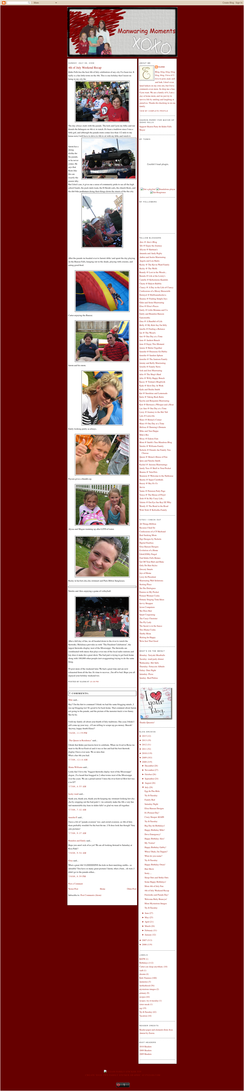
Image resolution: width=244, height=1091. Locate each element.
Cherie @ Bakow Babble (150, 283)
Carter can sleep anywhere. (151, 966)
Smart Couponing (147, 614)
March (148, 925)
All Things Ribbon (147, 523)
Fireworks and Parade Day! (156, 894)
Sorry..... (148, 873)
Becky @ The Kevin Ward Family (154, 264)
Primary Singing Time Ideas (151, 599)
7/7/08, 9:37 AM (77, 833)
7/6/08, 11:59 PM (77, 732)
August (148, 782)
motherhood (144, 985)
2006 (144, 944)
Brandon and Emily (77, 840)
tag (140, 1008)
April (147, 921)
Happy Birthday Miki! (155, 829)
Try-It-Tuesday (151, 795)
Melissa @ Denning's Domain (152, 427)
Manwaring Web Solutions (151, 580)
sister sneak (144, 1004)
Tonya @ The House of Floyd (152, 494)
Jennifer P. (72, 817)
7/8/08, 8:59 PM (77, 876)
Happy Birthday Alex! (154, 838)
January (148, 934)
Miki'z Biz (144, 434)
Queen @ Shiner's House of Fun (153, 456)
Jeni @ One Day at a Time (151, 336)
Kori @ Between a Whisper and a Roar (156, 404)
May (147, 917)
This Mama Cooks (147, 629)
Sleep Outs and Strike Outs (156, 877)
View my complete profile (153, 111)
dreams (142, 974)
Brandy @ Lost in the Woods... (153, 272)
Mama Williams (75, 767)
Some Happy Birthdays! (155, 881)
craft (141, 970)
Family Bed (150, 799)
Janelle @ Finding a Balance (152, 328)
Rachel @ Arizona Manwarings (153, 464)
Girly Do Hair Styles (148, 565)
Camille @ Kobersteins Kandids (153, 279)
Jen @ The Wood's (147, 332)
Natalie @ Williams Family (151, 446)
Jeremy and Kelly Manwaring (152, 362)
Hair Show (149, 868)
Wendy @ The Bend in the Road (153, 506)
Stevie (142, 487)
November (149, 769)
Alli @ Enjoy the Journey (150, 245)
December (149, 765)
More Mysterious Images (156, 903)
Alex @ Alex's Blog (148, 241)
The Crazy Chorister (148, 618)
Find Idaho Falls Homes (150, 557)
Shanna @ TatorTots (148, 471)
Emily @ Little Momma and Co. (153, 309)
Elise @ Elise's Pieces (149, 306)
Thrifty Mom (145, 633)
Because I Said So (147, 527)
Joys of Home (145, 573)
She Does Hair (145, 610)
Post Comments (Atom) (91, 895)
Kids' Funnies (145, 977)
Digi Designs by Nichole (150, 538)
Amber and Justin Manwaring (152, 257)
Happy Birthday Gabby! (155, 847)
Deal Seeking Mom (148, 535)
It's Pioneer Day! (152, 812)
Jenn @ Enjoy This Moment (151, 344)
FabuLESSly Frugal (148, 554)
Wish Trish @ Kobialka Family (153, 509)
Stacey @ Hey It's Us (148, 483)
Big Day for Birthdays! (155, 825)
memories (143, 981)
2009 (144, 757)
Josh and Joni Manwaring (150, 370)
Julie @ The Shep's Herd (150, 374)
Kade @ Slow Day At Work (151, 385)
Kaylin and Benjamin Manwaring (154, 400)
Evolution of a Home (148, 550)
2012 (144, 744)
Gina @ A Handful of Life (150, 321)
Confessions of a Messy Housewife (154, 290)
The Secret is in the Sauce (150, 625)
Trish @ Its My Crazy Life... (151, 498)
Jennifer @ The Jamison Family (153, 359)
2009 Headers (145, 1053)
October (148, 774)
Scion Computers (147, 607)
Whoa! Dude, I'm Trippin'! (156, 851)
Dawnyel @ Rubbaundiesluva (152, 294)
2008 (144, 761)
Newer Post (73, 888)
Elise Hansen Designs (149, 546)
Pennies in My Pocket (149, 591)
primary (142, 992)
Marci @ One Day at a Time (151, 423)
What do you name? (153, 855)
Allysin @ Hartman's (148, 249)
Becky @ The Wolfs (148, 268)
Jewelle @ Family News (150, 366)
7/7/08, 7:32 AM (77, 809)
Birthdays (143, 962)
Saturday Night (151, 804)
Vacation (143, 1015)
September (149, 778)
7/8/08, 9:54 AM (77, 852)
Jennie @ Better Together (150, 347)
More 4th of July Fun (154, 886)
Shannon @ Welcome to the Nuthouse (156, 475)
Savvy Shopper (146, 603)
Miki (70, 699)
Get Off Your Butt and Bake (151, 561)
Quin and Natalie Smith (149, 460)
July (147, 787)
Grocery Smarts (146, 569)
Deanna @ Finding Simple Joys (153, 298)
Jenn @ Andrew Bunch (149, 340)
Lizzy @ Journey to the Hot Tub (153, 411)
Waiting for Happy (147, 637)
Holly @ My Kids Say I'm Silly (153, 325)
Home (102, 888)
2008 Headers (145, 1050)
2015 (144, 735)
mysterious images (147, 989)
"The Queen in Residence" (80, 740)
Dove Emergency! (153, 834)
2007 (144, 940)
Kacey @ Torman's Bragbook (152, 381)
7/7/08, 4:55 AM (77, 786)
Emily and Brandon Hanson (151, 313)
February (149, 930)
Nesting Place (145, 584)
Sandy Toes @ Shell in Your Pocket (155, 468)
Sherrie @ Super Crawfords (151, 479)
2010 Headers (145, 1046)
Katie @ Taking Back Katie (151, 396)
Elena (161, 67)
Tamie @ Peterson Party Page (152, 490)
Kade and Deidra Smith (149, 389)
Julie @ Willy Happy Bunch (152, 378)
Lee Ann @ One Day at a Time (152, 408)
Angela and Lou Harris (149, 260)
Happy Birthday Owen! (155, 864)
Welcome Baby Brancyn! (156, 899)
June (147, 913)
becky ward (73, 793)
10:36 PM (94, 682)
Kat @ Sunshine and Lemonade (153, 393)
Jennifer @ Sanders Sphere (151, 355)
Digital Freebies (146, 542)
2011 (144, 748)
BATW (142, 958)
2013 (144, 740)
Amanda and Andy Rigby (150, 253)
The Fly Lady (145, 622)
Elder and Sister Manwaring (151, 302)
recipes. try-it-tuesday (149, 1000)
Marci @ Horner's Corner (150, 419)
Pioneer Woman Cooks (149, 595)
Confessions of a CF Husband (152, 531)
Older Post (131, 888)
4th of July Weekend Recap (84, 67)
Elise (70, 860)
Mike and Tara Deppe (149, 430)
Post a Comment (75, 883)
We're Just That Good (148, 640)
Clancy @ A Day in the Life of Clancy (156, 287)
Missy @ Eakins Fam (148, 438)
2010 (144, 753)
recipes (142, 996)
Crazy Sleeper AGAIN (154, 816)
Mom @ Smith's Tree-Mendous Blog (155, 442)
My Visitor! (150, 842)
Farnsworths (144, 317)
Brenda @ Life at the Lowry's (152, 275)
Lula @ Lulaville (147, 415)
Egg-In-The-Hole (152, 791)
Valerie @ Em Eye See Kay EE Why (155, 502)
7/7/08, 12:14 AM (78, 759)
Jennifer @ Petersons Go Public (153, 351)
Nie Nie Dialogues (147, 588)
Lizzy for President (147, 576)
